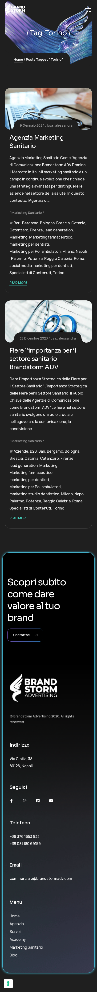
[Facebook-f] (11, 801)
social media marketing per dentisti (40, 265)
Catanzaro (18, 230)
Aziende (21, 451)
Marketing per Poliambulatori (35, 251)
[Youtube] (51, 801)
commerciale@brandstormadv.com (41, 878)
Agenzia (17, 923)
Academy (18, 939)
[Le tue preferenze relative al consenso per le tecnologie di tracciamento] (8, 983)
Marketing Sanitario (27, 212)
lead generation (58, 230)
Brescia (63, 222)
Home (18, 59)
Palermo (18, 258)
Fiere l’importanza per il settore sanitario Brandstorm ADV (43, 359)
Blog (13, 955)
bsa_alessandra (60, 125)
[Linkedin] (38, 801)
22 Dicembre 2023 (34, 338)
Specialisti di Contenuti (30, 272)
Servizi (15, 931)
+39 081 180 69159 (25, 843)
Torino (58, 272)
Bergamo (30, 222)
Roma (79, 258)
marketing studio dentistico (34, 493)
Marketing (18, 237)
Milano (68, 251)
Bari (17, 222)
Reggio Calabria (58, 258)
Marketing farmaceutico (50, 237)
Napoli (81, 251)
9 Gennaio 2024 (32, 125)
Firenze (36, 230)
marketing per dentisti (29, 244)
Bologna (47, 222)
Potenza (35, 258)
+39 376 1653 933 (25, 836)
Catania (78, 222)
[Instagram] (25, 801)
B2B (33, 451)
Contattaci (21, 635)
